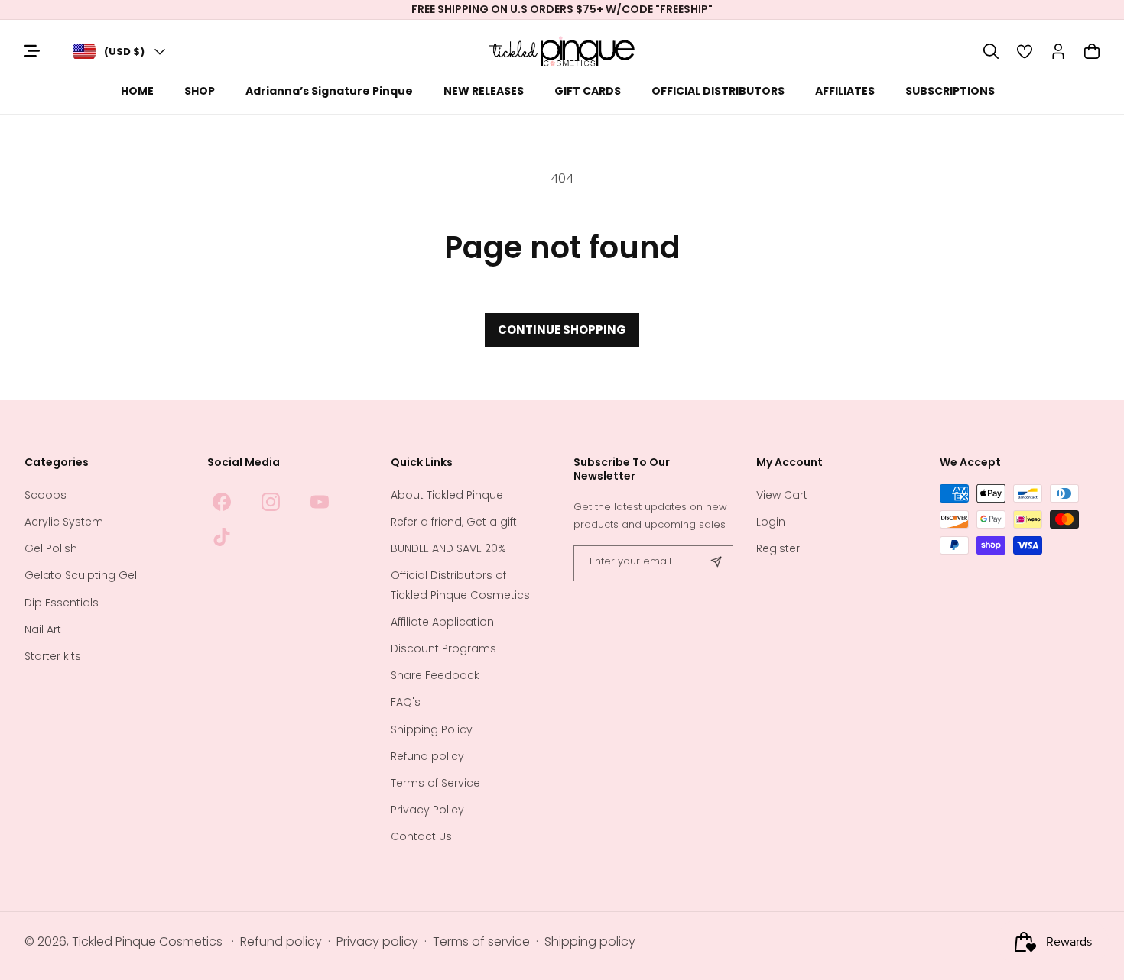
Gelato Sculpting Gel (80, 576)
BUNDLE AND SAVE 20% (448, 549)
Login (770, 521)
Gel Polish (50, 549)
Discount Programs (443, 648)
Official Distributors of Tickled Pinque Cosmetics (460, 585)
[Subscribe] (716, 563)
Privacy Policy (427, 809)
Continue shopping (562, 330)
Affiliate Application (442, 621)
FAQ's (406, 702)
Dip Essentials (61, 602)
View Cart (781, 495)
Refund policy (427, 756)
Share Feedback (435, 676)
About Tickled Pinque (447, 495)
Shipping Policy (432, 729)
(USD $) (124, 51)
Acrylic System (63, 521)
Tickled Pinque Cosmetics (147, 942)
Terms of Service (435, 783)
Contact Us (421, 837)
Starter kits (52, 656)
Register (778, 549)
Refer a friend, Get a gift (454, 521)
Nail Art (42, 629)
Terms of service (481, 942)
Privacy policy (377, 942)
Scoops (45, 495)
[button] (991, 51)
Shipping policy (589, 942)
